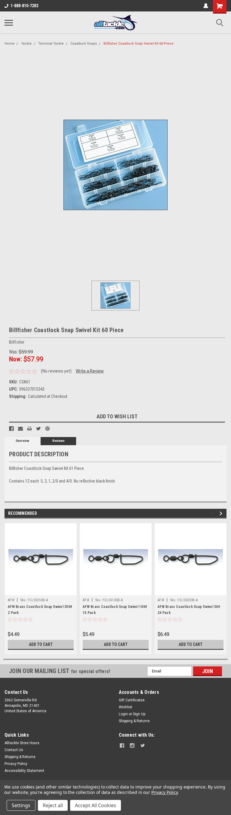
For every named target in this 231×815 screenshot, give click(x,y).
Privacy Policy (16, 764)
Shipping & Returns (134, 721)
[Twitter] (38, 428)
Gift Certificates (132, 700)
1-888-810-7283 (24, 5)
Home (9, 44)
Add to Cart (41, 644)
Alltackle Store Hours (22, 743)
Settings (21, 805)
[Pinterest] (47, 428)
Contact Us (14, 750)
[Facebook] (11, 428)
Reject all (53, 805)
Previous (213, 513)
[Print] (29, 428)
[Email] (20, 428)
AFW (11, 600)
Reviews (58, 441)
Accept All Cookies (95, 805)
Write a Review (90, 371)
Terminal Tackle (51, 44)
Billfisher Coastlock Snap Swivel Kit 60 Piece (138, 44)
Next (222, 513)
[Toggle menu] (9, 22)
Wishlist (125, 707)
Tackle (26, 44)
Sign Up (139, 714)
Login (123, 714)
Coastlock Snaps (83, 44)
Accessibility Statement (24, 771)
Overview (22, 441)
